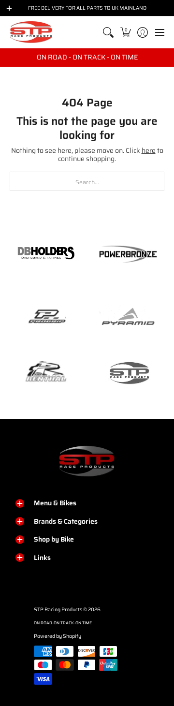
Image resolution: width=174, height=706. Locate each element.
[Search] (108, 32)
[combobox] (87, 181)
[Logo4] (46, 317)
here (149, 150)
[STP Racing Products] (31, 32)
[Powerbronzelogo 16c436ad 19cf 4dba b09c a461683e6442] (128, 254)
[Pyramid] (128, 317)
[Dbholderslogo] (46, 254)
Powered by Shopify (57, 636)
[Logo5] (128, 372)
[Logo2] (46, 373)
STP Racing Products (58, 609)
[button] (125, 32)
